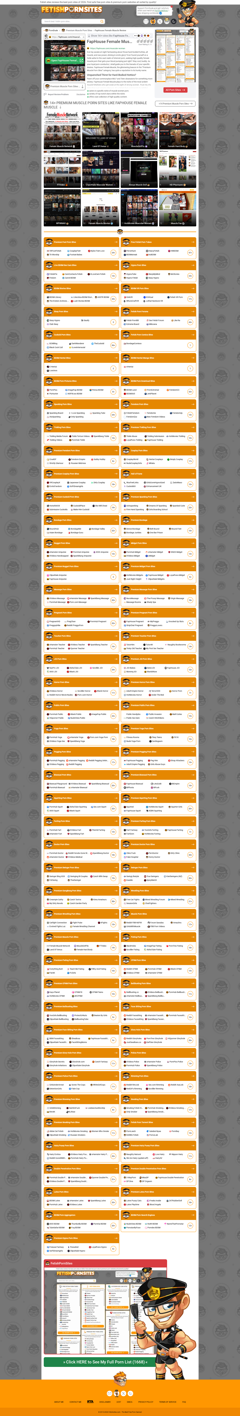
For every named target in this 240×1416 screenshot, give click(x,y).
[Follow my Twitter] (160, 21)
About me (59, 1402)
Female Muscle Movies (100, 223)
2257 (119, 1402)
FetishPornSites (61, 1263)
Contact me (75, 1402)
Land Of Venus (100, 146)
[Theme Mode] (130, 1393)
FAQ (184, 1402)
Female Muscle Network (61, 146)
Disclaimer (81, 94)
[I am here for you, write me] (146, 21)
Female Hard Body (176, 146)
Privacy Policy (145, 1402)
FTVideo (61, 185)
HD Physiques (176, 185)
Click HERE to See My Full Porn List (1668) (105, 1362)
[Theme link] (174, 21)
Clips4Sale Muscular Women (99, 185)
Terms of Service (167, 1402)
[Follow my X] (123, 1393)
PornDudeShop (161, 10)
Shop (167, 22)
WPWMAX (61, 223)
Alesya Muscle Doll (138, 185)
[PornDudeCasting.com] (153, 21)
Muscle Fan (176, 223)
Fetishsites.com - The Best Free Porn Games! (125, 1412)
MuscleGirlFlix (138, 146)
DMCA (129, 1402)
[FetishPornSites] (105, 1310)
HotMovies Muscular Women (138, 223)
